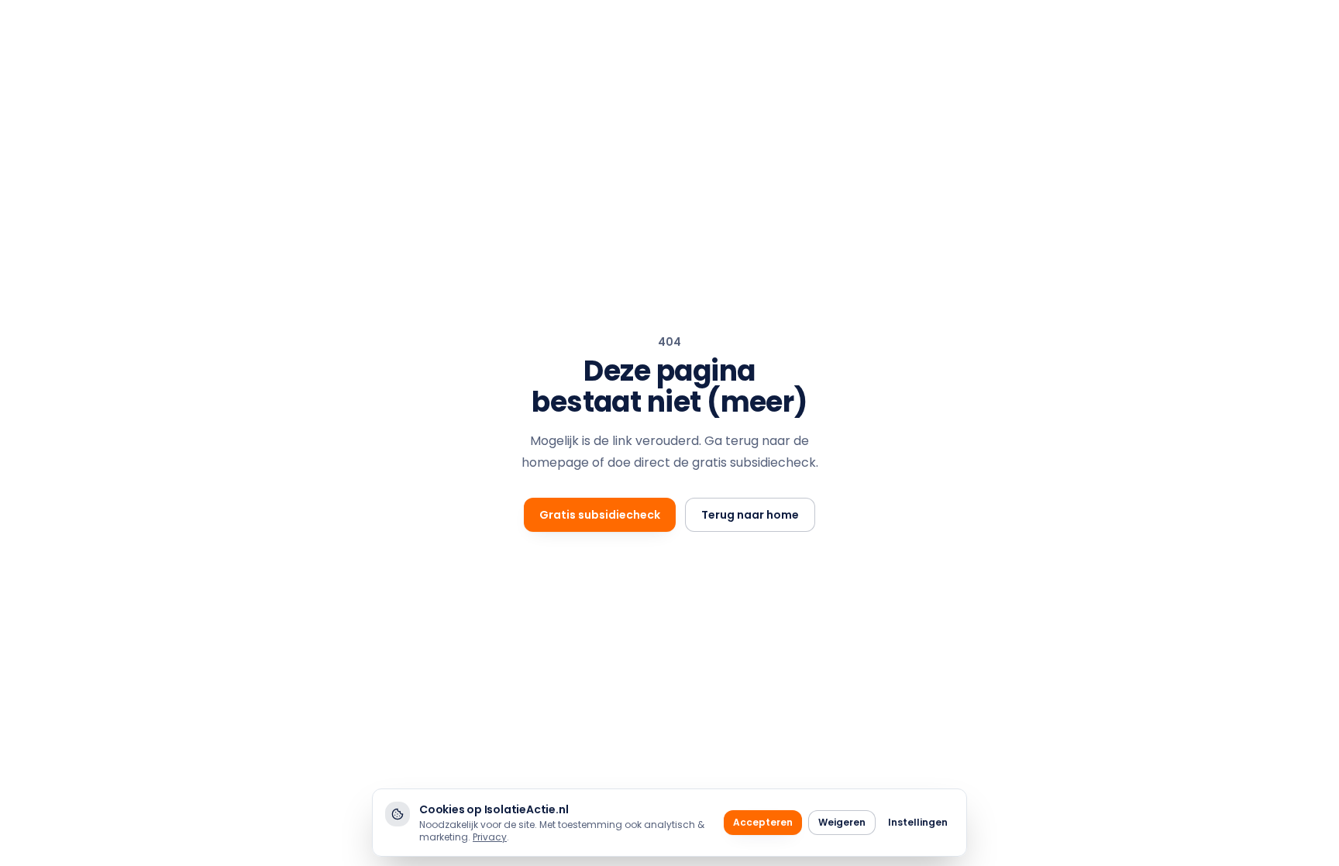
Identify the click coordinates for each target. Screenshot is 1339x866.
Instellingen (918, 822)
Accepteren (763, 822)
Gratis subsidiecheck (599, 515)
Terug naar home (750, 515)
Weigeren (842, 822)
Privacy (490, 837)
